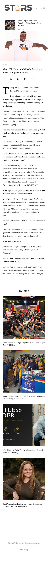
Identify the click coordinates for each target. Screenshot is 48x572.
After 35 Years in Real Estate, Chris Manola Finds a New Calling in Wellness (24, 397)
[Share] (4, 79)
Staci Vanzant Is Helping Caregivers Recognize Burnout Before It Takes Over (22, 505)
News (5, 65)
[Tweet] (11, 79)
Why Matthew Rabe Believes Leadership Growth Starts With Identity (23, 451)
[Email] (25, 79)
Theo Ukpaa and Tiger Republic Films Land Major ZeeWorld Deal (29, 23)
